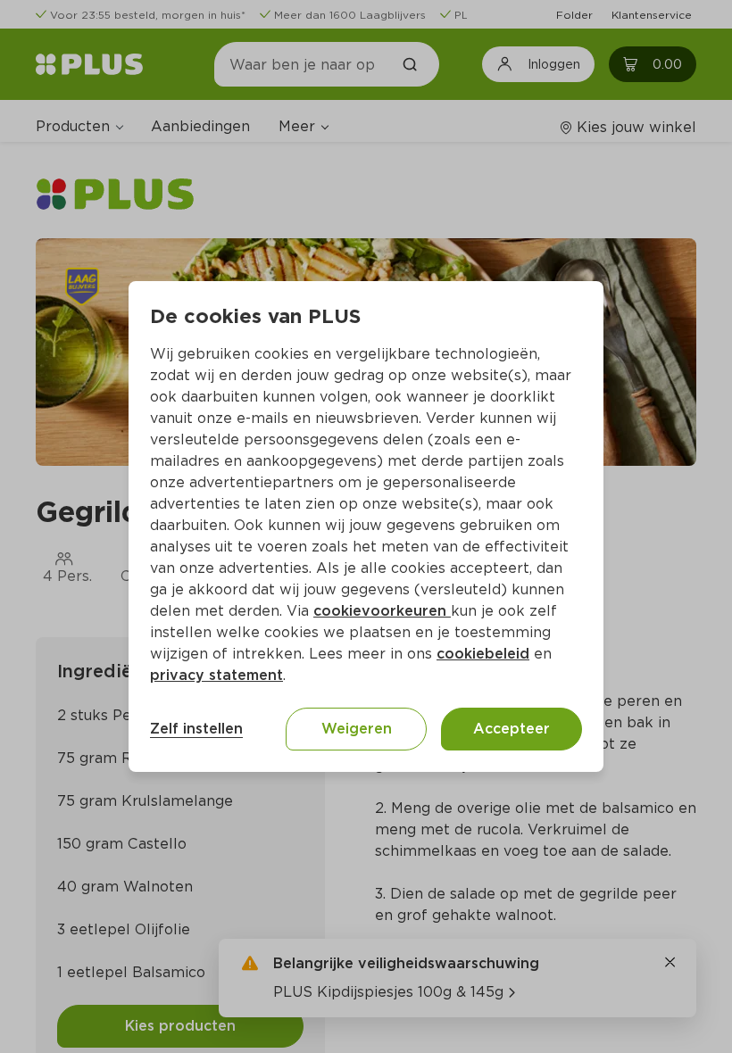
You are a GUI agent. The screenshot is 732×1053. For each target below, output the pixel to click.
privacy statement (216, 675)
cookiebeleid (483, 653)
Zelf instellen (196, 728)
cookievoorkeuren (382, 610)
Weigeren (356, 728)
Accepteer (511, 728)
